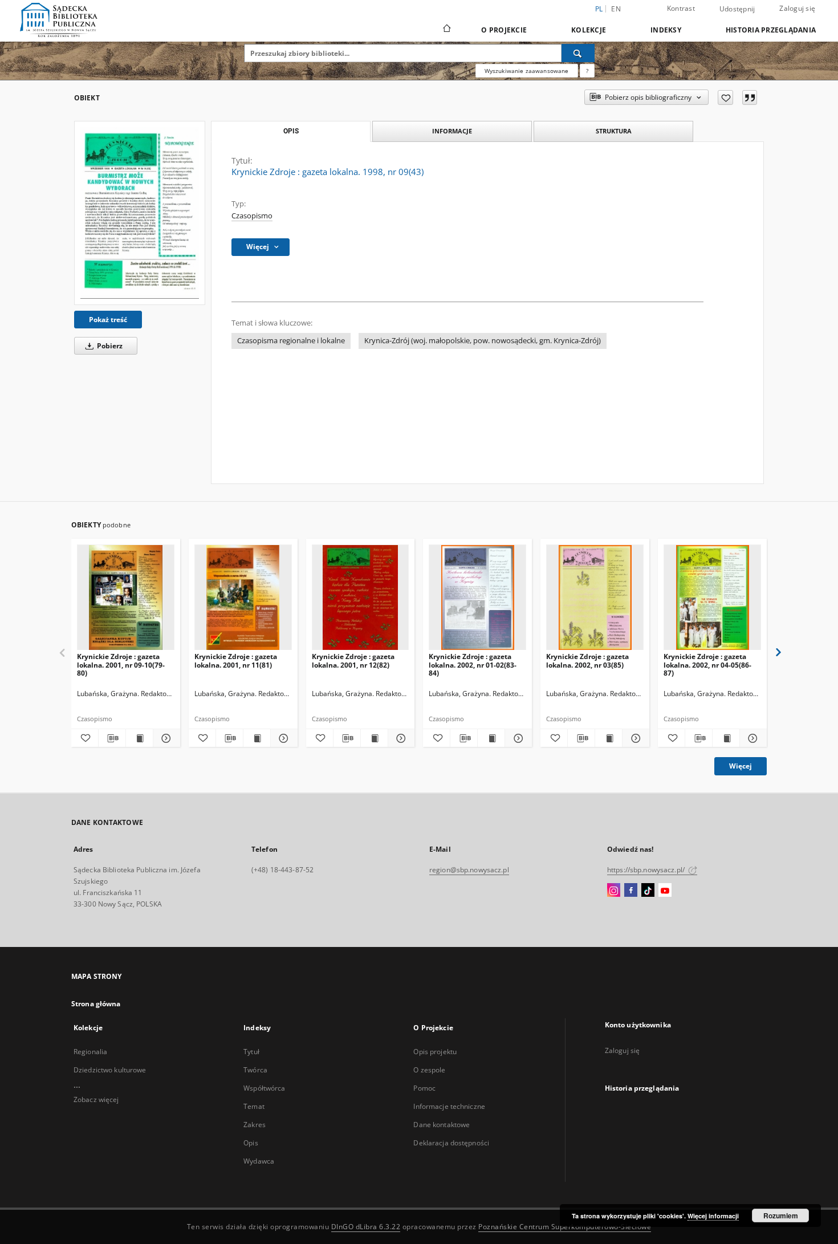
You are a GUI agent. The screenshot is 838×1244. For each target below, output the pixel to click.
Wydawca (258, 1161)
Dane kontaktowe (441, 1124)
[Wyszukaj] (578, 53)
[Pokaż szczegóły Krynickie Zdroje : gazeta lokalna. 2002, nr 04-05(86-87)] (751, 738)
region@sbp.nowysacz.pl (469, 870)
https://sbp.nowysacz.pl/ (646, 870)
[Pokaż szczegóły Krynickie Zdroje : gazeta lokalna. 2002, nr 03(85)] (634, 738)
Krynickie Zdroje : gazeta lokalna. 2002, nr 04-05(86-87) (707, 664)
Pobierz (109, 346)
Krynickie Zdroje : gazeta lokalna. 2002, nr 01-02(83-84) (472, 664)
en (616, 9)
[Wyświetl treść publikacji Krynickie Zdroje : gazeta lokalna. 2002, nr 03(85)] (608, 738)
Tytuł (251, 1051)
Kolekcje (588, 30)
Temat (254, 1106)
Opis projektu (435, 1051)
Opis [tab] (291, 131)
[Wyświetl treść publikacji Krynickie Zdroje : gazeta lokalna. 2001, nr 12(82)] (374, 738)
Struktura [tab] (614, 131)
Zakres (254, 1124)
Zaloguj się (797, 8)
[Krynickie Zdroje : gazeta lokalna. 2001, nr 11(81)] (243, 598)
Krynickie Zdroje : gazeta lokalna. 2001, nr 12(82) (353, 660)
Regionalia (90, 1051)
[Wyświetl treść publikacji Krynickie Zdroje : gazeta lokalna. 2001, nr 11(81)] (256, 738)
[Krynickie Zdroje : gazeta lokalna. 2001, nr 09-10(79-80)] (126, 598)
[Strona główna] (446, 29)
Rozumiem (780, 1215)
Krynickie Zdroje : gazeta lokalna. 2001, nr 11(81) (235, 660)
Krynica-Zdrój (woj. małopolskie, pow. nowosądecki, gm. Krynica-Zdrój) (482, 340)
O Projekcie (504, 30)
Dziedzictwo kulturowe (110, 1070)
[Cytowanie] (749, 97)
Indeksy (665, 30)
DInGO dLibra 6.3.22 (366, 1226)
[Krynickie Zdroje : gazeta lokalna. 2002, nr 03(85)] (595, 598)
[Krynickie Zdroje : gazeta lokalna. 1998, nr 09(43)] (139, 212)
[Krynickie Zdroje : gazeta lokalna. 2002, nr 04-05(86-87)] (712, 598)
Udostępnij (737, 9)
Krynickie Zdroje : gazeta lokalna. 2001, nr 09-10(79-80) (121, 664)
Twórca (255, 1070)
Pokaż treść (108, 319)
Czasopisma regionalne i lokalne (291, 340)
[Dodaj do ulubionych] (725, 97)
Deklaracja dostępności (451, 1143)
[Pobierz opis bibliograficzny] (112, 738)
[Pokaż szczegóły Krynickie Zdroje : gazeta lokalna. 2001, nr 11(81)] (282, 738)
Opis (250, 1143)
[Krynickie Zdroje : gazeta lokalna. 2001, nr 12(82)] (360, 598)
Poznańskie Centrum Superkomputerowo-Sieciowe (564, 1226)
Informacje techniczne (449, 1106)
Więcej (740, 766)
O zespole (429, 1070)
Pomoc (424, 1088)
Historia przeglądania (771, 30)
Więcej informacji (713, 1216)
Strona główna (96, 1004)
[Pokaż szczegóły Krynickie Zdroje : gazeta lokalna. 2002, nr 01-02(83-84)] (516, 738)
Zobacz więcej (96, 1099)
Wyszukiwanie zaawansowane (527, 71)
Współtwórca (264, 1088)
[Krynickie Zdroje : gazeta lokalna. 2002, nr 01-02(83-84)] (477, 598)
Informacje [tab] (452, 131)
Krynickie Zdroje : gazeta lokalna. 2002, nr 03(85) (587, 660)
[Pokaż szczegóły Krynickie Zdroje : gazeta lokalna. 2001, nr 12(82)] (400, 738)
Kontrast (681, 8)
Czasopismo (251, 216)
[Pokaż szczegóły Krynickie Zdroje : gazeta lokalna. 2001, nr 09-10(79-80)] (165, 738)
